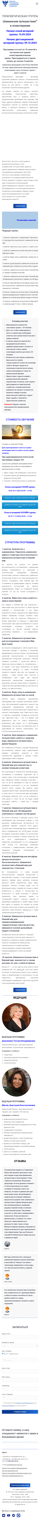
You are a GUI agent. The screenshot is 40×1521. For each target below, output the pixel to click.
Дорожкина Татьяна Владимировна (18, 1041)
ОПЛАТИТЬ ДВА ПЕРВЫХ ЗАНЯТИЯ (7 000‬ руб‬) (20, 498)
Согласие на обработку (8, 1405)
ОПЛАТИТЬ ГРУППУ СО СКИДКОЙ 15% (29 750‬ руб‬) (20, 505)
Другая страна (14, 1354)
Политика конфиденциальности (12, 1476)
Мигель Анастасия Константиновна (18, 1105)
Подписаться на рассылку (20, 1485)
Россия (5, 1354)
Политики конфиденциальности (24, 1403)
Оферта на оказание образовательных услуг (17, 1473)
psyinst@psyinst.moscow (14, 1465)
